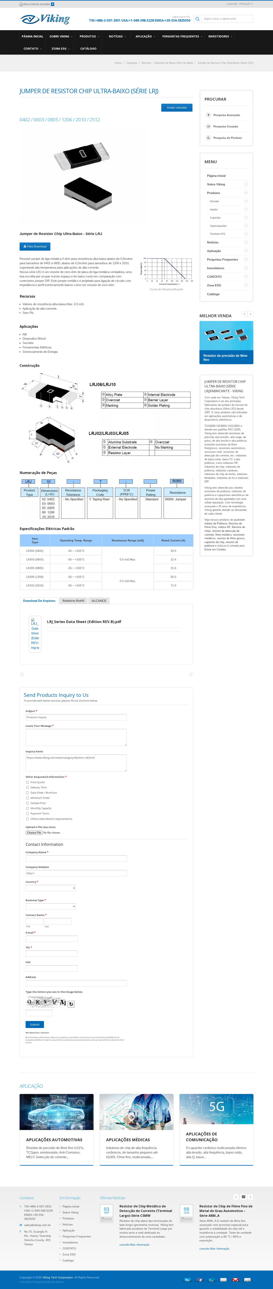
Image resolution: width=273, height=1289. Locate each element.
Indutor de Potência (215, 523)
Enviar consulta (177, 107)
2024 (108, 1219)
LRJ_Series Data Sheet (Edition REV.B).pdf (84, 621)
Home (118, 62)
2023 (188, 1219)
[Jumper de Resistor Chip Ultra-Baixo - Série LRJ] (83, 176)
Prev (250, 314)
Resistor (146, 62)
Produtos (88, 36)
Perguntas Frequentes (181, 36)
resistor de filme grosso (230, 538)
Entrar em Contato (215, 549)
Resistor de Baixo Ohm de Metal (174, 62)
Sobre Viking (60, 36)
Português (245, 3)
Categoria (131, 62)
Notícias (116, 36)
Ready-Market (55, 1282)
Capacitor (215, 217)
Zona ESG (59, 48)
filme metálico (223, 534)
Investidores (219, 36)
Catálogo (88, 48)
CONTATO (31, 48)
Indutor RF (224, 527)
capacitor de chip (214, 542)
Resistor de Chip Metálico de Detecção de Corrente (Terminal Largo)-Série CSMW (146, 1211)
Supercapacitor (218, 226)
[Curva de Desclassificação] (166, 271)
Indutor (214, 209)
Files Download (36, 246)
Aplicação (144, 36)
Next (244, 314)
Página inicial (32, 36)
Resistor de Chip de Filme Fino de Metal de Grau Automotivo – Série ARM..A (226, 1211)
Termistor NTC (218, 234)
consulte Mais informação (134, 1244)
